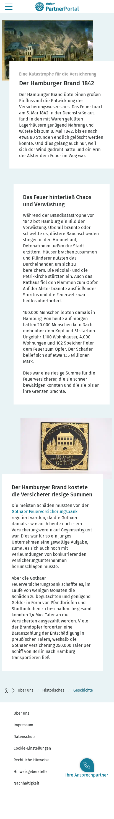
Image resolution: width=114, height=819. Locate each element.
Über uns (21, 713)
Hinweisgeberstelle (31, 771)
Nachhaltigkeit (26, 783)
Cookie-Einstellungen (32, 748)
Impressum (23, 725)
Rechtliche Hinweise (32, 760)
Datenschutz (24, 736)
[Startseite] (6, 690)
